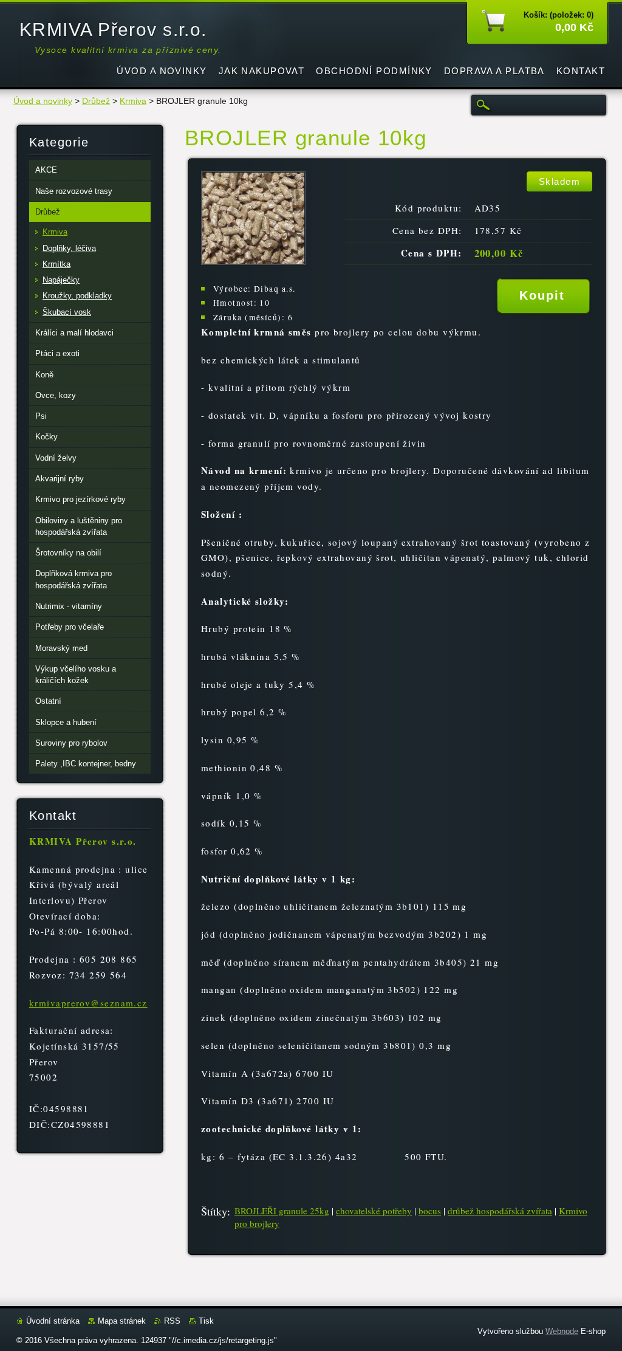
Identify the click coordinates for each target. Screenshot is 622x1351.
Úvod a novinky (42, 101)
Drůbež (96, 101)
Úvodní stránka (53, 1320)
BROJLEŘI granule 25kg (281, 1211)
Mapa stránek (122, 1320)
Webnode (561, 1331)
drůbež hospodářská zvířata (500, 1211)
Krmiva (133, 101)
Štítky (214, 1211)
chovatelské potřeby (374, 1211)
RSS (172, 1320)
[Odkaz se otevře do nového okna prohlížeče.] (253, 261)
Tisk (206, 1320)
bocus (430, 1211)
